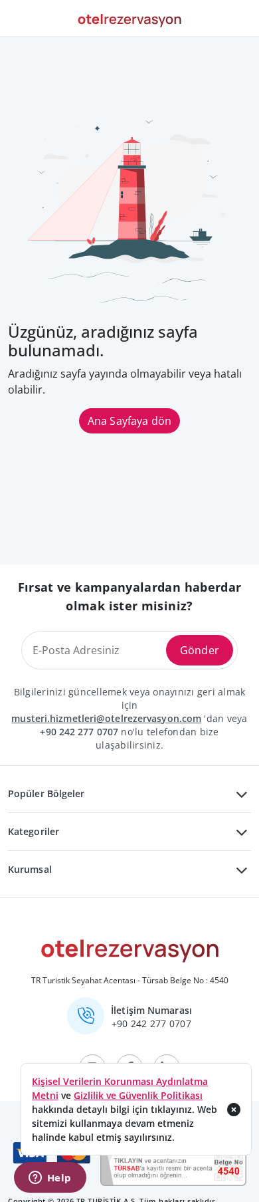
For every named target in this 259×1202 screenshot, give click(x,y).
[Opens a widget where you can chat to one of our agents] (49, 1178)
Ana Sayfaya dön (129, 421)
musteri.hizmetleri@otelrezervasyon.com (106, 718)
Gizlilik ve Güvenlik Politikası (138, 1095)
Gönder (199, 650)
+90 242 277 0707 (79, 731)
